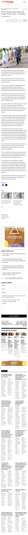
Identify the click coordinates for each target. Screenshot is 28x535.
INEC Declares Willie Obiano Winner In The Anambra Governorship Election (21, 323)
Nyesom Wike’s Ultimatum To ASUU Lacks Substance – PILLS (7, 323)
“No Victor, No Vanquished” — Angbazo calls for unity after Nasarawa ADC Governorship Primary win (6, 466)
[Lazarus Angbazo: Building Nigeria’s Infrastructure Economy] (24, 334)
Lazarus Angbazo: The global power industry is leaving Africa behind (7, 514)
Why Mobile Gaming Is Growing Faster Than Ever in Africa (4, 340)
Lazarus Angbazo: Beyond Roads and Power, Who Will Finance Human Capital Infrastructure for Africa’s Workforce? (6, 434)
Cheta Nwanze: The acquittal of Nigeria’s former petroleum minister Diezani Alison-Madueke (13, 267)
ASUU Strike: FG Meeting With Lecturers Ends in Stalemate (5, 216)
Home (2, 8)
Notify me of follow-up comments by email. (11, 299)
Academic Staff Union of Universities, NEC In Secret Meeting (6, 202)
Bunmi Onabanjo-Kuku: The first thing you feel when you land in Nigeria (21, 514)
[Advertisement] (14, 32)
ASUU (7, 278)
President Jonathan (16, 278)
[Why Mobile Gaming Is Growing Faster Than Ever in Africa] (4, 334)
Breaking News (8, 8)
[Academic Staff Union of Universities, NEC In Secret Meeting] (6, 196)
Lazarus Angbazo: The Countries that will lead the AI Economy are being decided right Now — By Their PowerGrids (21, 466)
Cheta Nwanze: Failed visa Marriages (6, 490)
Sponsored (3, 336)
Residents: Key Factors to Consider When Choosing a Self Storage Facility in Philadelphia (20, 433)
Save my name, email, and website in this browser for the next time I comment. (13, 296)
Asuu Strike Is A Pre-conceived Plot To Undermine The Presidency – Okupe (18, 202)
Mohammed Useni (6, 16)
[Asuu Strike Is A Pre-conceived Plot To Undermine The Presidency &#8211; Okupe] (18, 196)
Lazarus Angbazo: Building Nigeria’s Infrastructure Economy (11, 273)
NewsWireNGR (4, 349)
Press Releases (10, 337)
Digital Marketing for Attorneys (20, 490)
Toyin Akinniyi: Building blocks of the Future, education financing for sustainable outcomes (13, 260)
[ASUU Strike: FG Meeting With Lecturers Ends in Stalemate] (6, 209)
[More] (25, 20)
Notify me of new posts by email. (9, 301)
